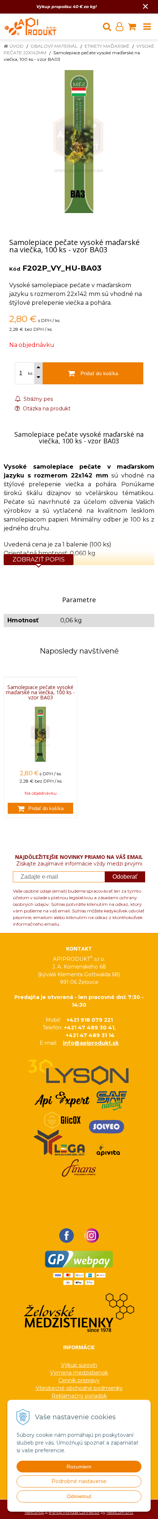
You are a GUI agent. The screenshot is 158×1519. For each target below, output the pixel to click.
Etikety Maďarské (107, 46)
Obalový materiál (54, 46)
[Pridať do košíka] (40, 808)
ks (30, 373)
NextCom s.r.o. (120, 1512)
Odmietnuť (79, 1496)
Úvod (17, 46)
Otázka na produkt (46, 408)
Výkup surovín (79, 1365)
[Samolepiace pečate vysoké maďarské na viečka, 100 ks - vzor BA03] (79, 141)
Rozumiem (79, 1466)
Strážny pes (37, 399)
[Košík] (132, 26)
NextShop (34, 1512)
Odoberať (124, 877)
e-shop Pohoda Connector (74, 1512)
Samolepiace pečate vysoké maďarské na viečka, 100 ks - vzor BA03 (40, 692)
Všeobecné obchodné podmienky (79, 1388)
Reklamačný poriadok (79, 1395)
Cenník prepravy (79, 1380)
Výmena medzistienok (79, 1372)
